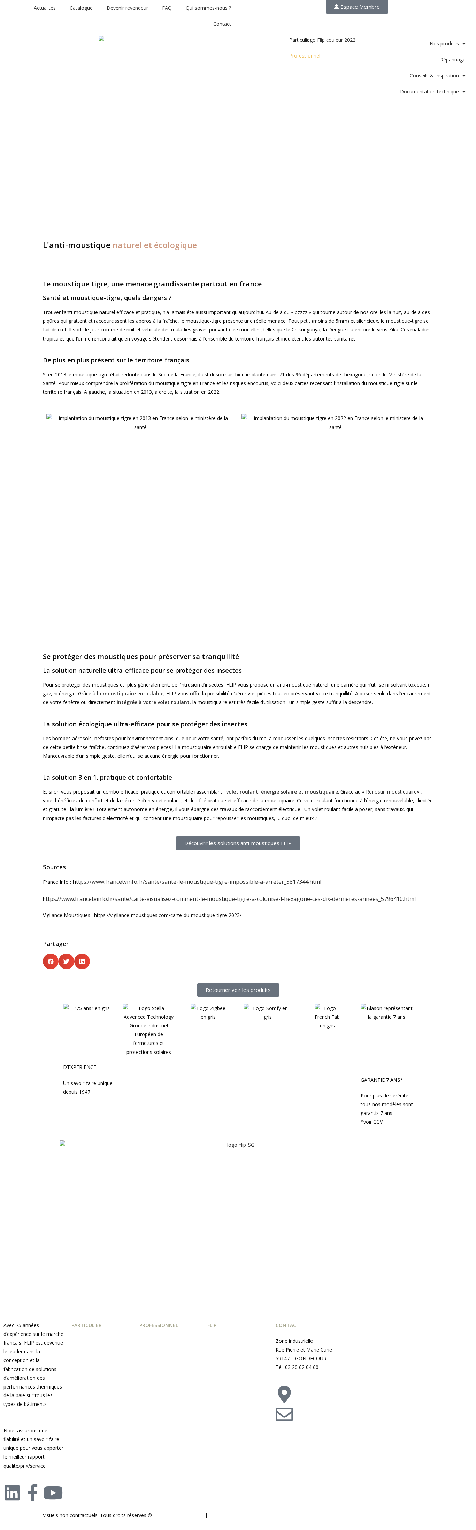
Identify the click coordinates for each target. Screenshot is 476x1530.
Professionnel (304, 55)
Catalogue (81, 8)
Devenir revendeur (127, 8)
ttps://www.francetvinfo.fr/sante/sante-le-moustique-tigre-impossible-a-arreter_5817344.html (198, 882)
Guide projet (221, 1341)
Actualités (45, 8)
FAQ (167, 8)
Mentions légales (229, 1515)
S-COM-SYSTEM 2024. (178, 1515)
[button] (51, 961)
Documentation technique (429, 91)
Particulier (300, 40)
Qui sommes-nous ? (208, 8)
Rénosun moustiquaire (391, 791)
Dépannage (452, 59)
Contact (222, 24)
